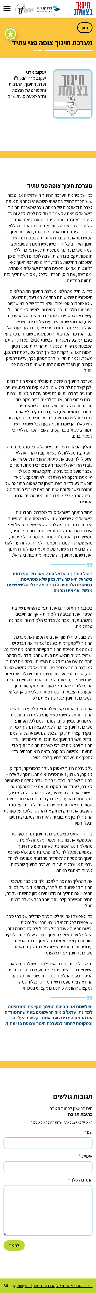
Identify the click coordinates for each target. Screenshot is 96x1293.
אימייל (86, 1156)
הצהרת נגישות (44, 1285)
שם (88, 1132)
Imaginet (24, 1285)
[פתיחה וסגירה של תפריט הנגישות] (10, 34)
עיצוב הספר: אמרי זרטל (74, 1285)
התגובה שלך (80, 1180)
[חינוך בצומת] (83, 8)
